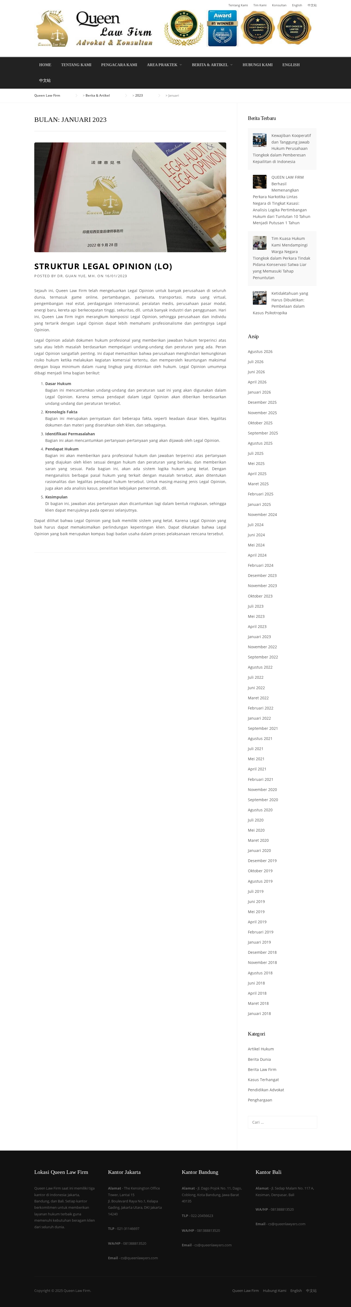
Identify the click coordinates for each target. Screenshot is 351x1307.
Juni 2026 (256, 371)
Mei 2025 (256, 463)
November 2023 (262, 585)
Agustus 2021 (260, 738)
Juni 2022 (256, 687)
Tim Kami (260, 5)
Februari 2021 (260, 779)
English (297, 5)
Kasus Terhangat (263, 1079)
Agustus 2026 (260, 351)
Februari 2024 (260, 565)
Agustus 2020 (260, 809)
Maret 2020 (258, 840)
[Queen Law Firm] (175, 27)
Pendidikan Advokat (266, 1089)
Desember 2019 (262, 860)
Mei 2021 (256, 758)
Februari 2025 (260, 494)
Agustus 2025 (260, 443)
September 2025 (263, 433)
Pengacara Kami (119, 65)
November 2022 (262, 646)
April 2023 (257, 626)
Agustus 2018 (260, 972)
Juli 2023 (256, 606)
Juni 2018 (256, 983)
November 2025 (262, 412)
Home (45, 65)
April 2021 (257, 769)
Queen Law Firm (245, 1290)
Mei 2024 (256, 545)
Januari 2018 (259, 1013)
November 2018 (262, 962)
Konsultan (279, 5)
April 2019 (257, 921)
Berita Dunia (259, 1059)
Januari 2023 (259, 636)
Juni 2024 (256, 534)
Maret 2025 (258, 483)
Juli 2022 (256, 677)
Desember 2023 (262, 575)
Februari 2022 (260, 708)
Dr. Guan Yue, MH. (76, 275)
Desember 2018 (262, 952)
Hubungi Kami (258, 65)
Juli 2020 (256, 820)
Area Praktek (162, 65)
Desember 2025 (262, 402)
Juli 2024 (256, 524)
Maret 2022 (258, 697)
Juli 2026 (256, 361)
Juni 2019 (256, 901)
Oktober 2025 (260, 422)
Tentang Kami (238, 5)
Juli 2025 (256, 453)
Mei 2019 (256, 911)
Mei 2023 (256, 616)
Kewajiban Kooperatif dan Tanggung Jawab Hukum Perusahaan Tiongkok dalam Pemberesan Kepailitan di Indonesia (282, 148)
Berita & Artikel (210, 65)
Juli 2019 (256, 891)
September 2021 (263, 728)
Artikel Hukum (261, 1048)
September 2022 (263, 657)
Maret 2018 (258, 1003)
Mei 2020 (256, 830)
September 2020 (263, 799)
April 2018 (257, 993)
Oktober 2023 (260, 596)
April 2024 (257, 555)
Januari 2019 (259, 942)
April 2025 (257, 473)
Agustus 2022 (260, 667)
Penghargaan (260, 1100)
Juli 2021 (256, 748)
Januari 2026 (259, 392)
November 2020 (262, 789)
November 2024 (262, 514)
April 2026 (257, 382)
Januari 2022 (259, 718)
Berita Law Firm (262, 1069)
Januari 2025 (259, 504)
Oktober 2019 (260, 870)
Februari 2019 (260, 932)
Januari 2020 (259, 850)
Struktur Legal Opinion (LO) (103, 266)
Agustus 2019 (260, 881)
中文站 (312, 5)
